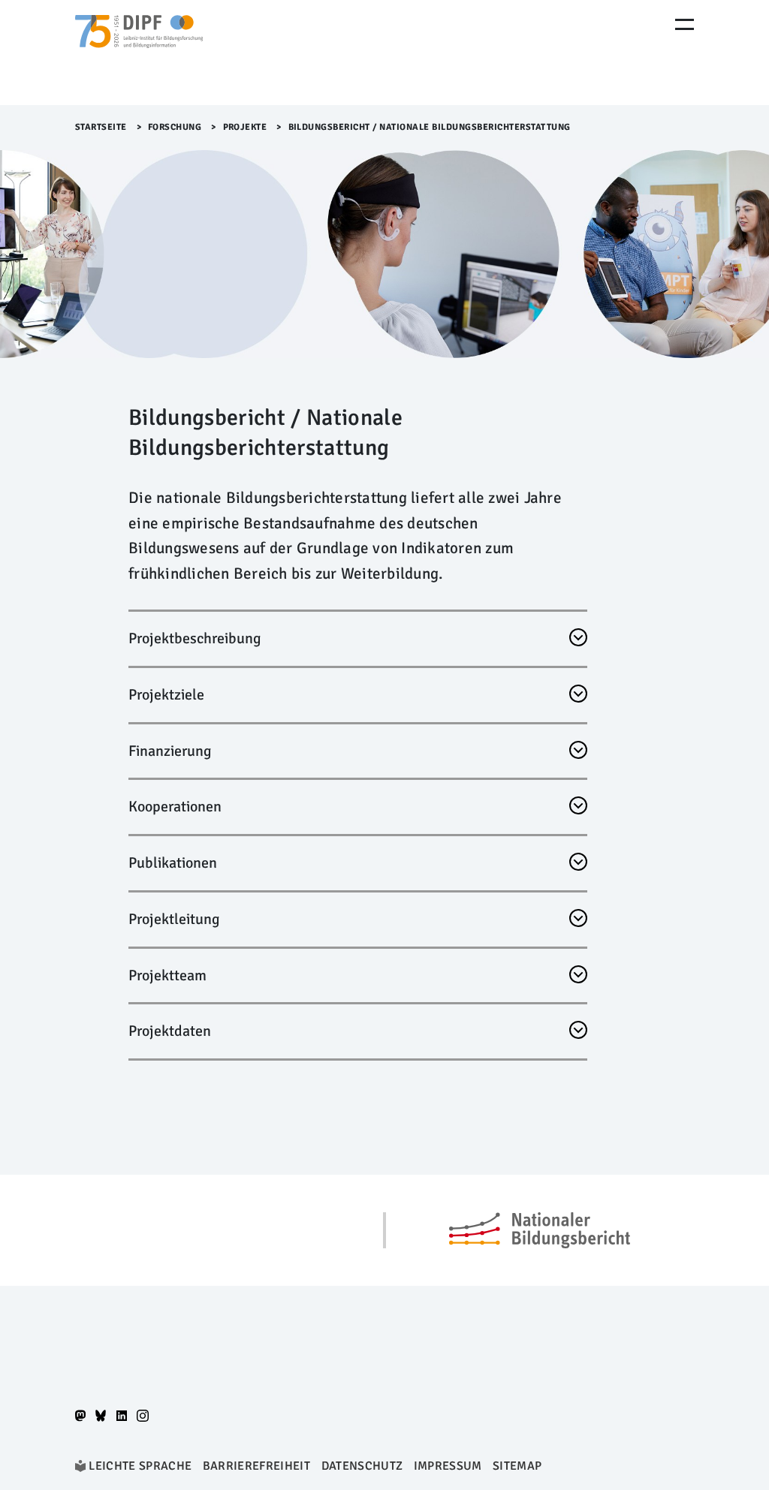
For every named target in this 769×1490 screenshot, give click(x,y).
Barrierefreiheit (256, 1465)
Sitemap (517, 1465)
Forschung (175, 127)
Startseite (101, 127)
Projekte (245, 127)
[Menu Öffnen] (684, 24)
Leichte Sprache (140, 1465)
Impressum (448, 1465)
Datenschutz (362, 1465)
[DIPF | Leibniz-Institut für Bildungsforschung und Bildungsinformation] (139, 52)
